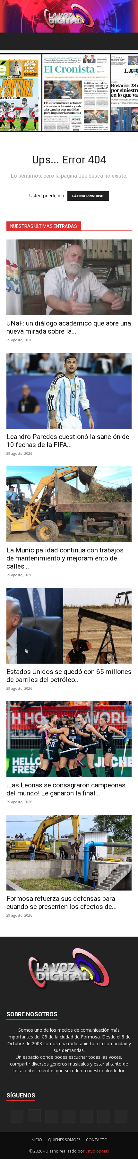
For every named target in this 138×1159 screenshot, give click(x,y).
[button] (11, 41)
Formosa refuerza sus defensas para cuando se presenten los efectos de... (61, 903)
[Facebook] (17, 1116)
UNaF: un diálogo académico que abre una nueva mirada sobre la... (68, 327)
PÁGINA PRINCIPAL (88, 196)
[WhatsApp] (103, 1116)
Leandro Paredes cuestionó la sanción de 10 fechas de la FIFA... (67, 441)
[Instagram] (34, 1115)
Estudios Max (97, 1151)
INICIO (36, 1140)
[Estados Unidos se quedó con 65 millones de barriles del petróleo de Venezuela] (69, 626)
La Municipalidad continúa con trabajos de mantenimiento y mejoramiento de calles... (65, 558)
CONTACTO (97, 1140)
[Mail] (51, 1116)
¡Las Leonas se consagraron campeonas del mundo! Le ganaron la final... (65, 789)
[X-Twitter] (86, 1116)
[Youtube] (121, 1116)
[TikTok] (69, 1116)
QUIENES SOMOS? (64, 1140)
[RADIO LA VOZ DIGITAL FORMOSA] (69, 16)
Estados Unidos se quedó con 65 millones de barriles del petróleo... (69, 676)
